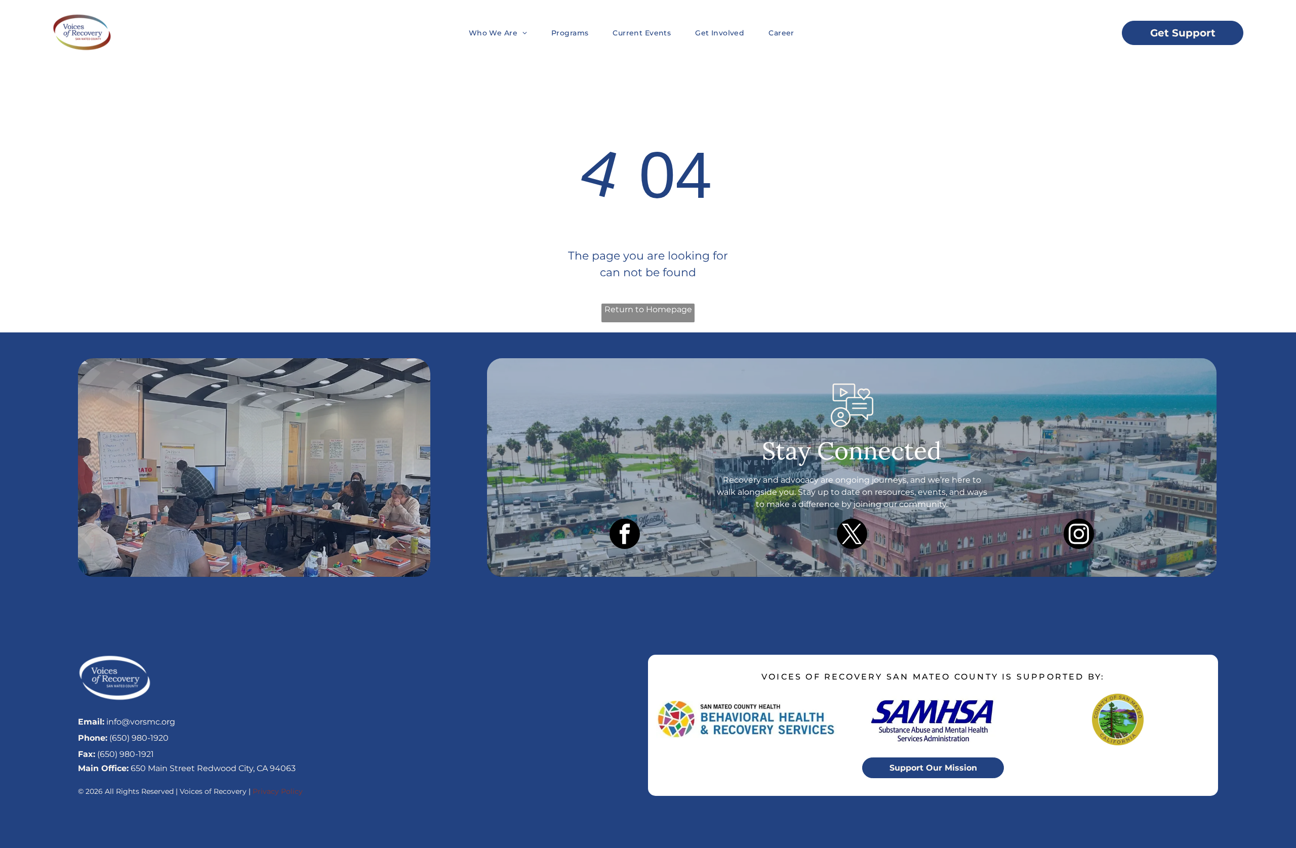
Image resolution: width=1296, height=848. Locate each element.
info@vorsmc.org (140, 722)
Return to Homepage (648, 309)
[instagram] (1079, 535)
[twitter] (852, 535)
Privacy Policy (278, 791)
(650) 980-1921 (125, 754)
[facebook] (625, 535)
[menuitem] (485, 32)
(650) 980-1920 (139, 738)
